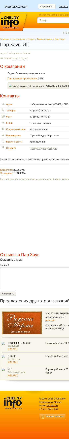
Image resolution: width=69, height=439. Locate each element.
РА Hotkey (52, 405)
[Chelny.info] (16, 403)
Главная (4, 39)
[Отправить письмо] (40, 122)
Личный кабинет (54, 416)
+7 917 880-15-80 (48, 408)
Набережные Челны (16, 6)
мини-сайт (50, 320)
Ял (9, 369)
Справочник (46, 6)
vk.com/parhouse (39, 129)
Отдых (30, 39)
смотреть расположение (43, 147)
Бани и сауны (44, 39)
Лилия (12, 356)
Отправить (8, 293)
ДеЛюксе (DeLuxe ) (19, 342)
